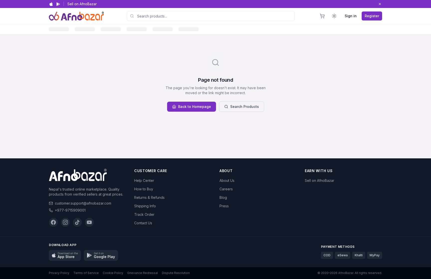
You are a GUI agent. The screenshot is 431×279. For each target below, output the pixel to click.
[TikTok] (77, 222)
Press (224, 206)
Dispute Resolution (176, 273)
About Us (226, 180)
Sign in (351, 16)
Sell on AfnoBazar (82, 4)
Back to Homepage (194, 106)
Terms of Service (86, 273)
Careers (226, 189)
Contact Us (143, 223)
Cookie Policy (113, 273)
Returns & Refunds (149, 197)
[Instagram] (65, 222)
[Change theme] (334, 15)
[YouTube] (89, 222)
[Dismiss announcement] (380, 4)
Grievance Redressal (142, 273)
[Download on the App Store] (51, 4)
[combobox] (211, 16)
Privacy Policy (59, 273)
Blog (223, 197)
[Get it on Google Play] (58, 4)
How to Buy (143, 189)
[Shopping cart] (322, 15)
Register (372, 16)
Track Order (144, 214)
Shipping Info (145, 206)
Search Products (244, 106)
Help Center (144, 180)
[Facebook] (53, 222)
